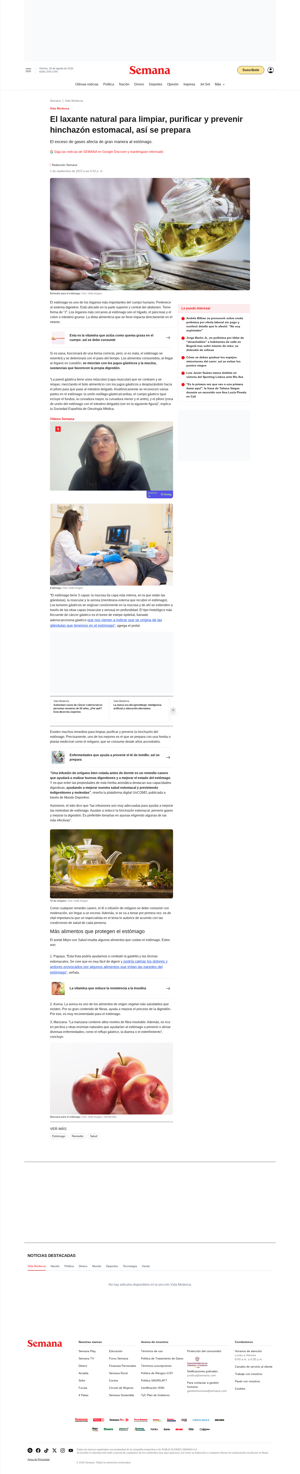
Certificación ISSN (152, 1387)
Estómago (58, 1136)
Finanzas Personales (122, 1365)
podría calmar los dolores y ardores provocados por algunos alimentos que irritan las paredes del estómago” (109, 966)
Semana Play (87, 1351)
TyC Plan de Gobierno (155, 1395)
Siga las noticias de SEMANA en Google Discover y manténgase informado (108, 151)
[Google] (30, 1450)
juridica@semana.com (201, 1375)
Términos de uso (152, 1351)
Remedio (77, 1136)
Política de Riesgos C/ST (157, 1373)
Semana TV (86, 1358)
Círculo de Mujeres (121, 1387)
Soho (82, 1380)
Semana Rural (118, 1373)
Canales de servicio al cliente (253, 1366)
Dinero (83, 1365)
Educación (115, 1351)
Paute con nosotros (247, 1381)
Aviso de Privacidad (43, 1459)
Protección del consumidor (204, 1351)
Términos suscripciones (156, 1365)
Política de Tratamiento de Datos (162, 1358)
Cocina (113, 1380)
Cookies (240, 1388)
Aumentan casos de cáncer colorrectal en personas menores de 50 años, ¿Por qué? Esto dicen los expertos (77, 708)
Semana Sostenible (121, 1395)
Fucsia (83, 1387)
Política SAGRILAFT (154, 1380)
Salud (93, 1136)
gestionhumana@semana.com (207, 1390)
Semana (55, 100)
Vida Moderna (74, 100)
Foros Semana (118, 1358)
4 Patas (83, 1395)
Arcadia (83, 1373)
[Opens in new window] (38, 1450)
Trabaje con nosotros (248, 1374)
